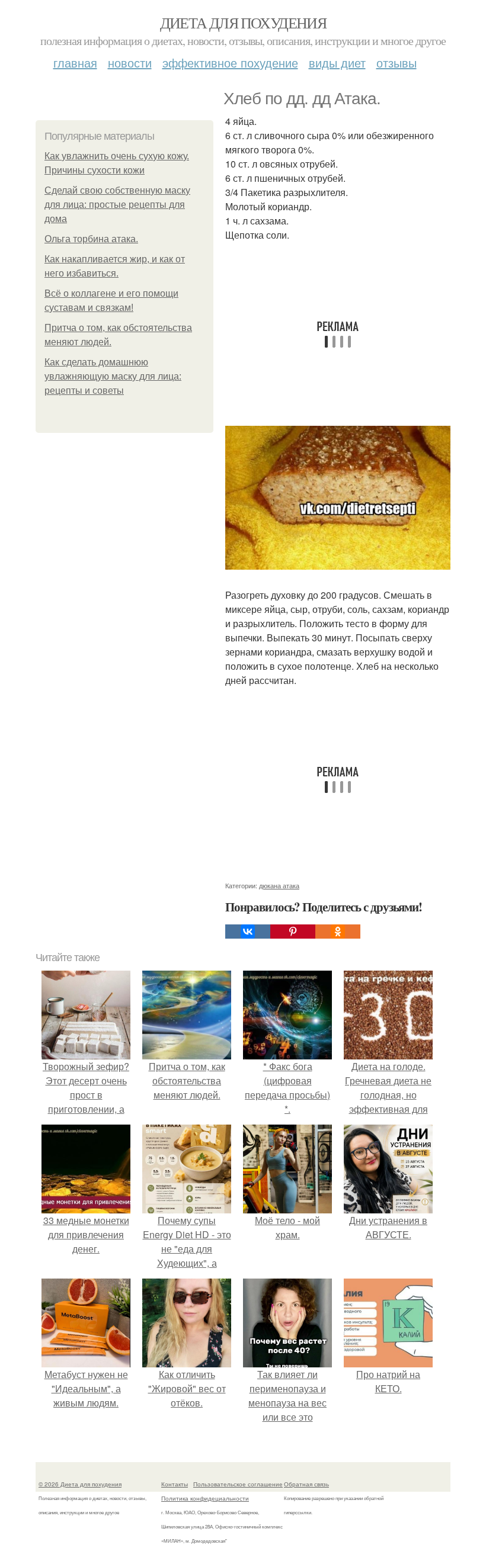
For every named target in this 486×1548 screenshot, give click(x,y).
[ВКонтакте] (247, 931)
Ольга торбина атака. (91, 239)
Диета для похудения (243, 22)
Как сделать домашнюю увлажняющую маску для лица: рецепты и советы (112, 376)
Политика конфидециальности (205, 1498)
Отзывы (396, 62)
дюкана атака (279, 885)
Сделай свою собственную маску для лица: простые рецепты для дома (117, 204)
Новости (130, 62)
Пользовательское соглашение (238, 1484)
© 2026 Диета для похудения (80, 1484)
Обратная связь (306, 1484)
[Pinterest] (292, 931)
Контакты (174, 1484)
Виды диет (337, 62)
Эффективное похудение (230, 62)
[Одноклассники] (337, 931)
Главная (75, 62)
